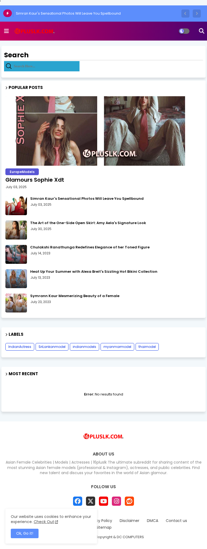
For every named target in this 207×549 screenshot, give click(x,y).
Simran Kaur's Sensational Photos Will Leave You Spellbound (68, 13)
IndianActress (19, 346)
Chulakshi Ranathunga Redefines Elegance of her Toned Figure (90, 247)
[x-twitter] (90, 501)
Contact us (176, 520)
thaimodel (147, 346)
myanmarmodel (117, 346)
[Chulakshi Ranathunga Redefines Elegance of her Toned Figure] (16, 254)
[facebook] (77, 501)
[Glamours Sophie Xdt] (103, 131)
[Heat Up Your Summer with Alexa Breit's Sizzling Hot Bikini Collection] (16, 278)
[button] (185, 13)
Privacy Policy (99, 520)
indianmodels (84, 346)
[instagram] (116, 501)
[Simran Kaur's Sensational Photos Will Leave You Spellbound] (16, 205)
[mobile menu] (6, 31)
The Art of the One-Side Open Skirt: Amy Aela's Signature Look (88, 223)
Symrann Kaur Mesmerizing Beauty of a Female (74, 296)
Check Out (44, 521)
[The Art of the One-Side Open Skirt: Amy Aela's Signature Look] (16, 230)
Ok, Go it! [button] (24, 533)
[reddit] (129, 501)
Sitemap (104, 527)
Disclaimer (129, 520)
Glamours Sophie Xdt (34, 180)
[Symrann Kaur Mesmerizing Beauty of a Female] (16, 303)
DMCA (152, 520)
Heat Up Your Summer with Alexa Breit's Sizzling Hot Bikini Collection (93, 271)
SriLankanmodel (52, 346)
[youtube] (103, 501)
